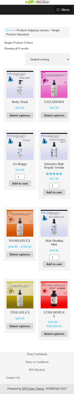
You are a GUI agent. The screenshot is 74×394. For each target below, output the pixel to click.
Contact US (13, 377)
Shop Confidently (37, 354)
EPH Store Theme (33, 388)
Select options (20, 115)
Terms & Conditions (37, 362)
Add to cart (20, 183)
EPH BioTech (37, 369)
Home (10, 30)
